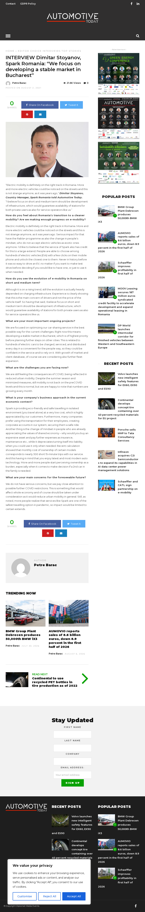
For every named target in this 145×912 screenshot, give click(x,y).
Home (10, 50)
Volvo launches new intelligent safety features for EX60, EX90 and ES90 (118, 381)
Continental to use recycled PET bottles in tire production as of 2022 (54, 682)
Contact (10, 3)
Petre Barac (19, 83)
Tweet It (73, 104)
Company (72, 754)
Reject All (49, 896)
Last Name (73, 740)
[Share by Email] (40, 114)
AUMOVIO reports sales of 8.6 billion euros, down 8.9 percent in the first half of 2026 (65, 639)
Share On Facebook (41, 104)
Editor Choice (30, 50)
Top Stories (71, 50)
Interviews (52, 50)
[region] (49, 881)
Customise (24, 896)
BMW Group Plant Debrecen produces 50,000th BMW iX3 (23, 635)
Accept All (74, 896)
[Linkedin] (138, 4)
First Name (72, 727)
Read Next (40, 674)
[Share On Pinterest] (27, 114)
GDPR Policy (28, 3)
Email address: (72, 767)
